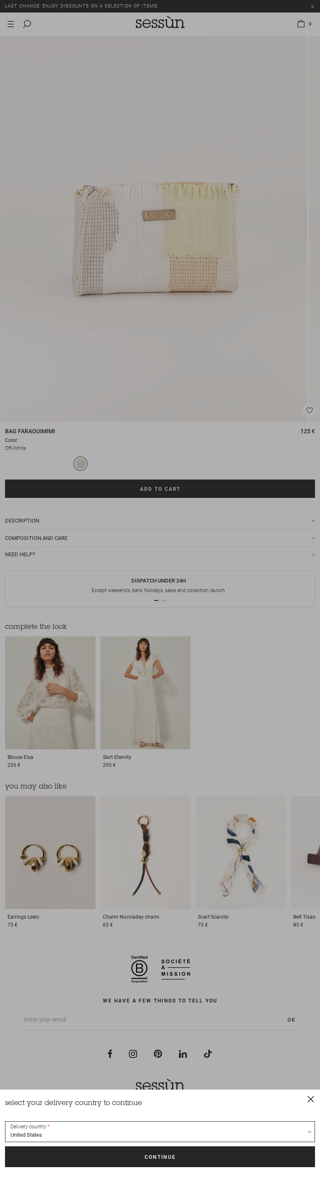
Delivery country (28, 1126)
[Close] (311, 1099)
